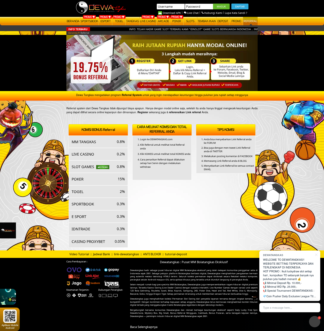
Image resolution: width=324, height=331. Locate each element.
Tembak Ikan (207, 21)
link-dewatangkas (127, 254)
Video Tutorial (79, 254)
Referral (250, 21)
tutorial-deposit (176, 254)
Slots (190, 21)
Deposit (223, 21)
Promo (236, 21)
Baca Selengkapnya (144, 327)
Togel (119, 21)
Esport (105, 21)
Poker (176, 21)
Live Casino (148, 21)
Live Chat (192, 13)
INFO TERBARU (78, 29)
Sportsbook (89, 21)
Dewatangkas (136, 270)
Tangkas (132, 21)
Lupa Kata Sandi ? (236, 13)
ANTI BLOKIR (152, 254)
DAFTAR (240, 6)
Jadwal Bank (102, 254)
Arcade (163, 21)
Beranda (73, 21)
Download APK (172, 13)
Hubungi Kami (213, 13)
